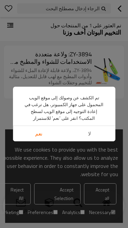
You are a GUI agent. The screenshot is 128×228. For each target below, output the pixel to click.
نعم (38, 134)
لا (89, 134)
